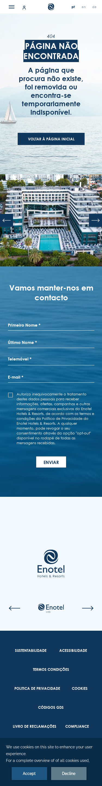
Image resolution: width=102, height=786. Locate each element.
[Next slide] (95, 220)
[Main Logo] (51, 7)
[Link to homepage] (51, 563)
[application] (51, 762)
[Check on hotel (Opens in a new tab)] (51, 608)
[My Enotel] (24, 7)
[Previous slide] (6, 220)
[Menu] (11, 7)
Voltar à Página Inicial (51, 139)
